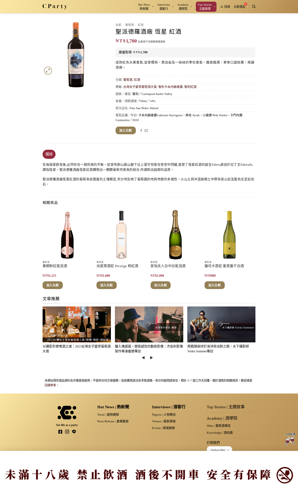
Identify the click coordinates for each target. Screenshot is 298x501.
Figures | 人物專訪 (164, 414)
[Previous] (43, 252)
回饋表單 (50, 385)
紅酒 (141, 24)
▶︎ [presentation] (151, 357)
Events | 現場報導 (163, 428)
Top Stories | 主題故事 (226, 407)
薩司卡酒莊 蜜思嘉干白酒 (224, 266)
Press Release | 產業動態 (113, 421)
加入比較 (125, 130)
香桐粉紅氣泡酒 (55, 266)
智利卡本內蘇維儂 (170, 86)
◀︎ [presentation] (143, 357)
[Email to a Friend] (146, 130)
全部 (118, 24)
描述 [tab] (49, 154)
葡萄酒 (129, 24)
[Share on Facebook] (141, 130)
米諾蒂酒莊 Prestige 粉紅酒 (117, 266)
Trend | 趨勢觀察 (108, 414)
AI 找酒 (225, 6)
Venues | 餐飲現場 (164, 421)
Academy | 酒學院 (222, 418)
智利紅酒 (190, 86)
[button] (253, 7)
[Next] (254, 252)
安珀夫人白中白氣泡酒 (167, 266)
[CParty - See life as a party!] (55, 6)
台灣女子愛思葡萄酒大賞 (140, 86)
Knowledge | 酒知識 (220, 432)
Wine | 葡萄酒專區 (219, 425)
